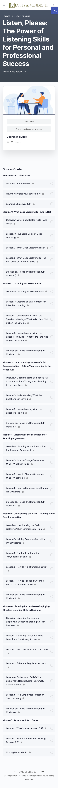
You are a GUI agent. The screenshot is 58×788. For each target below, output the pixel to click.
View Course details (13, 71)
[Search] (53, 5)
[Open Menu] (4, 5)
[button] (54, 10)
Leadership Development (16, 16)
